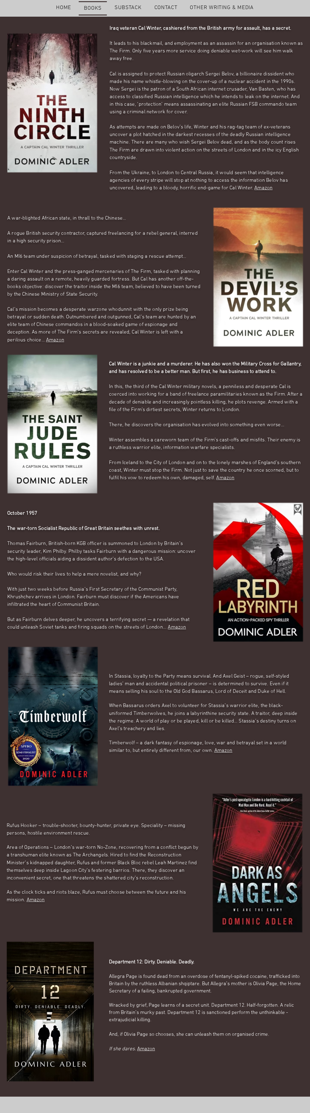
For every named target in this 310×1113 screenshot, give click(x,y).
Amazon (263, 188)
